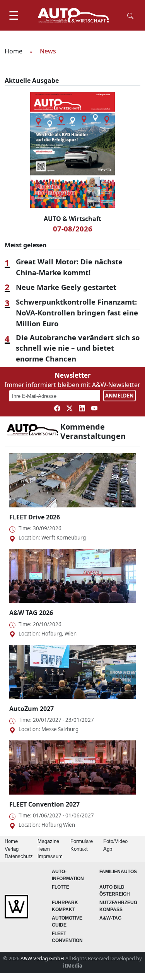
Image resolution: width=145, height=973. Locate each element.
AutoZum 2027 (31, 708)
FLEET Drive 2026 (34, 517)
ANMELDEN (119, 395)
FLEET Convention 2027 (44, 804)
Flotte (60, 887)
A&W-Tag (110, 918)
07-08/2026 (72, 228)
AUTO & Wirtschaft (72, 218)
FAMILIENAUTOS (118, 871)
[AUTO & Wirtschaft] (73, 15)
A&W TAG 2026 (31, 612)
